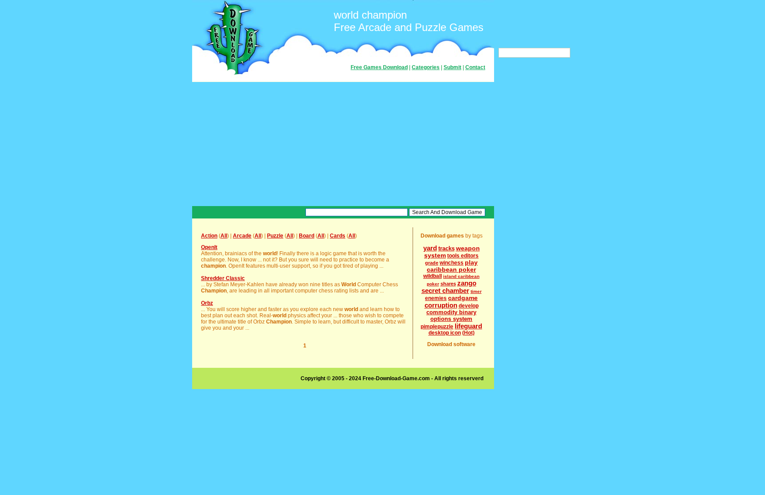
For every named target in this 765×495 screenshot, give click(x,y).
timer (476, 291)
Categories (426, 67)
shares (448, 283)
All (223, 236)
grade (431, 262)
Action (209, 236)
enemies (436, 298)
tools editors (463, 256)
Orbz (207, 303)
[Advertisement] (343, 144)
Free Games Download (379, 67)
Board (306, 236)
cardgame (463, 297)
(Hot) (468, 333)
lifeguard (468, 326)
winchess (452, 263)
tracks (446, 248)
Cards (337, 236)
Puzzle (275, 236)
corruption (441, 305)
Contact (475, 67)
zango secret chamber (448, 286)
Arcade (242, 236)
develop (469, 306)
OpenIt (209, 247)
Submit (452, 67)
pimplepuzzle (437, 327)
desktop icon (445, 333)
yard (430, 248)
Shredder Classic (223, 278)
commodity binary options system (451, 315)
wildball (432, 276)
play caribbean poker (452, 266)
